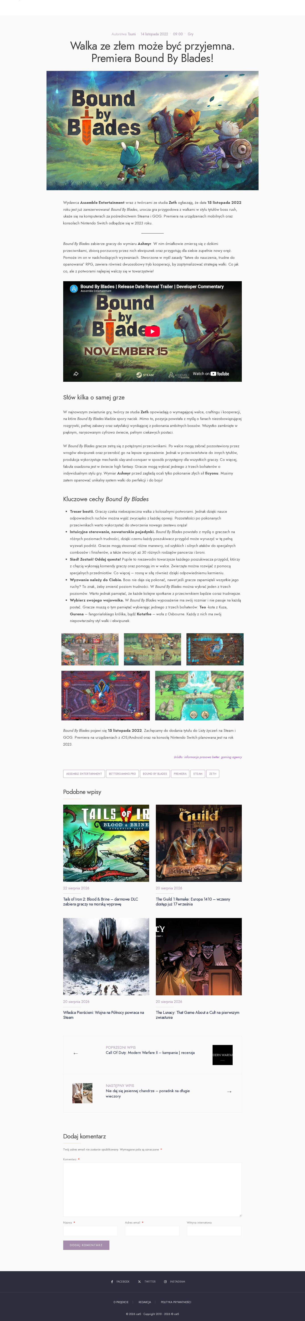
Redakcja (145, 1302)
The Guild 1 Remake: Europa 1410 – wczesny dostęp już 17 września (193, 901)
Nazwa (69, 1222)
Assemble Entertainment (84, 774)
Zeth (212, 774)
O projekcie (121, 1302)
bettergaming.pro (122, 774)
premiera (180, 774)
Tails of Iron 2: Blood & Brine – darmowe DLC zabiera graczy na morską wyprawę (100, 901)
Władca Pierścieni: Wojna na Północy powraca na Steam (103, 1015)
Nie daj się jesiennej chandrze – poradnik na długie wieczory (148, 1091)
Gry (190, 34)
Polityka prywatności (176, 1302)
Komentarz (71, 1159)
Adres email (134, 1222)
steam (197, 774)
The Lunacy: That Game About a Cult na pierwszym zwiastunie (197, 1015)
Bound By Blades (155, 774)
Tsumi (132, 34)
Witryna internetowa (199, 1222)
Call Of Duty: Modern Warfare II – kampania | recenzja (150, 1050)
